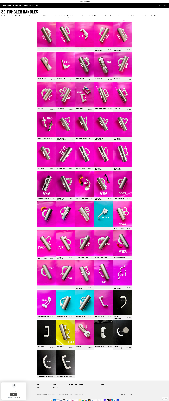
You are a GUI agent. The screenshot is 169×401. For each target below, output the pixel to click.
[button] (127, 20)
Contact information (79, 394)
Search (38, 387)
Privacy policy (65, 394)
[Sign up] (99, 388)
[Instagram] (124, 394)
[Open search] (159, 5)
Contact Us (55, 387)
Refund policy (59, 394)
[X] (129, 394)
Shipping (102, 384)
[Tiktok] (126, 394)
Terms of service (71, 394)
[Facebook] (122, 394)
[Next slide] (54, 34)
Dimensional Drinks (43, 394)
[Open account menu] (162, 5)
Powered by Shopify (51, 394)
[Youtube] (131, 394)
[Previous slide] (39, 34)
